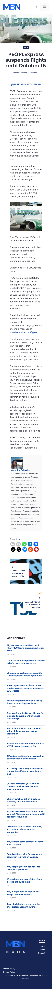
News (26, 47)
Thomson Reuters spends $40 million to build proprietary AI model (26, 662)
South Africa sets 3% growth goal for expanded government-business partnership (25, 716)
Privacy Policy (9, 968)
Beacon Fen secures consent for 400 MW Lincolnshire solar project (25, 745)
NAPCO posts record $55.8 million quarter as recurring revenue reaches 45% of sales (25, 688)
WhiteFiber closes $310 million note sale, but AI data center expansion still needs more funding (26, 814)
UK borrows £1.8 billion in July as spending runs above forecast (23, 800)
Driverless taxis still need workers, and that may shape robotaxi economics (24, 829)
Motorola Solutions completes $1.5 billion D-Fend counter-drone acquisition (24, 731)
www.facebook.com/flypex (23, 332)
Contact (41, 953)
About (42, 949)
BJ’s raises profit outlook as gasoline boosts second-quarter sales (25, 757)
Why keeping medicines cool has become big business (23, 868)
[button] (36, 7)
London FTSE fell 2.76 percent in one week (32, 605)
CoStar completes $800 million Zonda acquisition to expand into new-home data (23, 786)
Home (42, 946)
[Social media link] (7, 952)
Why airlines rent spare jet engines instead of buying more (24, 880)
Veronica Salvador (29, 73)
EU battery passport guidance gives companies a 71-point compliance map (25, 771)
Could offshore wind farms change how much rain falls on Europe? (24, 855)
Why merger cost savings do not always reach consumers (23, 893)
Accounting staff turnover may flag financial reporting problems (24, 702)
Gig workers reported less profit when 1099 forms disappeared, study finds (25, 648)
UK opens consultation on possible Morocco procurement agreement (24, 674)
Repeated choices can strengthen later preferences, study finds (24, 905)
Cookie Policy (9, 972)
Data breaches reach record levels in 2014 (18, 574)
